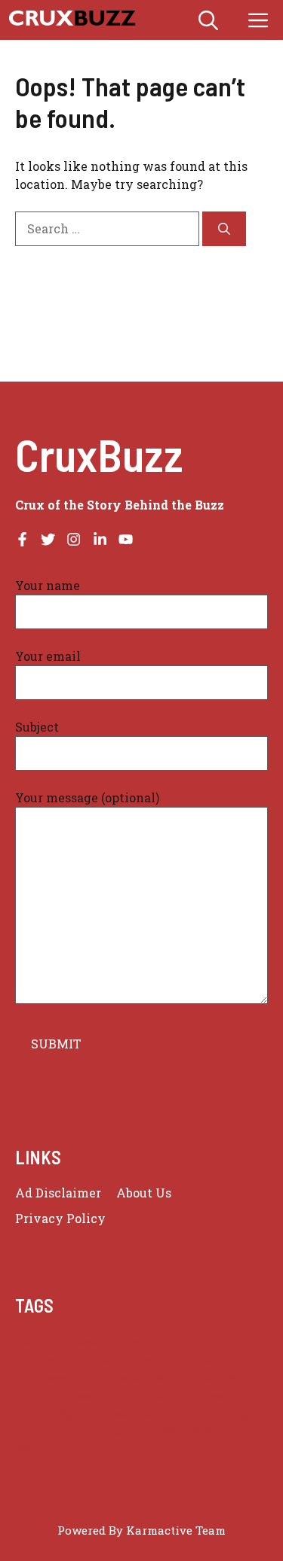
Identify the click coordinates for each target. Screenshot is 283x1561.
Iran (96, 1378)
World (32, 1450)
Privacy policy (60, 1218)
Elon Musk (45, 1360)
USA (164, 1432)
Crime (124, 1341)
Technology (170, 1414)
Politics (201, 1396)
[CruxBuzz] (72, 20)
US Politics (215, 1432)
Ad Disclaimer (58, 1192)
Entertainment (125, 1360)
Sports (33, 1414)
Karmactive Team (176, 1530)
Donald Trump (189, 1341)
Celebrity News (57, 1341)
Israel (131, 1378)
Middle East (187, 1378)
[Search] (224, 228)
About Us (143, 1192)
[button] (208, 20)
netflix (34, 1396)
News (75, 1396)
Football (197, 1360)
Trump (229, 1414)
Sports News (94, 1414)
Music (244, 1378)
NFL (110, 1396)
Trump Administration (80, 1432)
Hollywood (46, 1378)
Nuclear (150, 1396)
